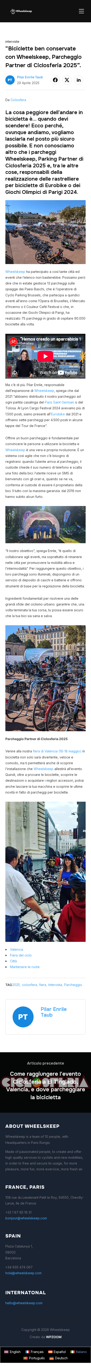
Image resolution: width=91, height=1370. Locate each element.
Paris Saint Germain (59, 402)
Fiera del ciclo (21, 955)
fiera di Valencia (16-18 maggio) (57, 751)
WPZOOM (54, 1337)
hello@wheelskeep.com (23, 1303)
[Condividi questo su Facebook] (55, 80)
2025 (16, 985)
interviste (12, 41)
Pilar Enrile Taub (30, 77)
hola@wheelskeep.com (23, 1273)
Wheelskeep (15, 272)
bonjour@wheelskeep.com (26, 1218)
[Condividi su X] (67, 80)
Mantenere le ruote (25, 967)
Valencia (16, 949)
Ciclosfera (18, 100)
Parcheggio (73, 985)
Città (13, 961)
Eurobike (58, 414)
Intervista (55, 985)
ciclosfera (29, 985)
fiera (42, 985)
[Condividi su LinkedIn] (78, 80)
